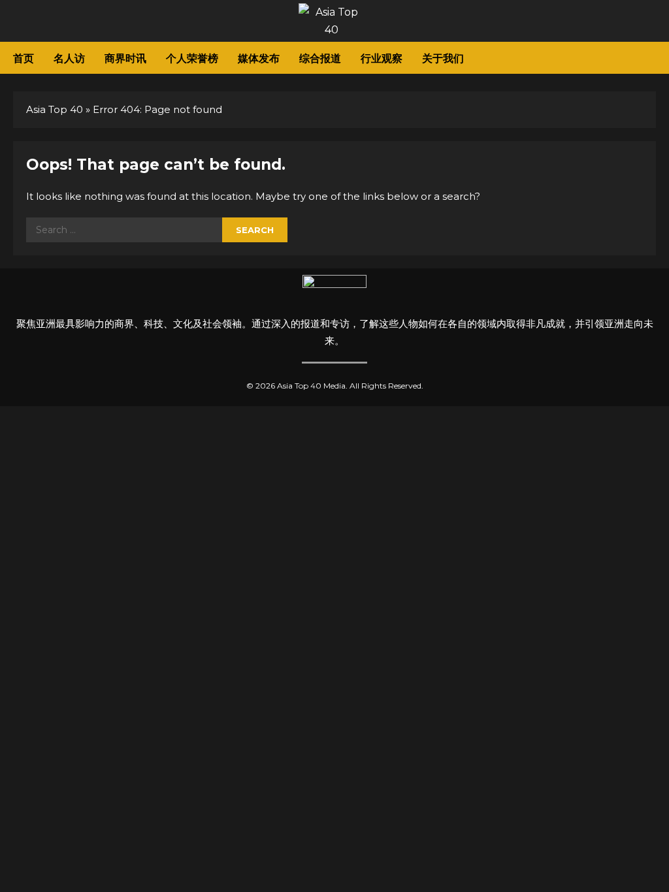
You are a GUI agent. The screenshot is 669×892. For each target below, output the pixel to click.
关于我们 (443, 57)
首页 (23, 57)
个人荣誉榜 (192, 57)
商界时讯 (125, 57)
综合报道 (320, 57)
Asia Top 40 (54, 109)
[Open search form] (652, 58)
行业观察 (381, 57)
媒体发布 (259, 57)
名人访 (69, 57)
